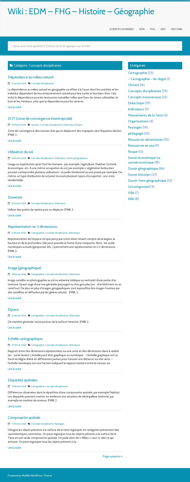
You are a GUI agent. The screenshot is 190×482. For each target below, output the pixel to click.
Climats (34, 124)
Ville (131, 193)
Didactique (68, 124)
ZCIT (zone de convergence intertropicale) (40, 118)
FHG (152, 29)
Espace (13, 309)
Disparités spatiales (22, 380)
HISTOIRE (176, 29)
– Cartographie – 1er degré (147, 79)
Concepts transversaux (144, 97)
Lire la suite (14, 107)
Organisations (138, 121)
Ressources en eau (141, 145)
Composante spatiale (24, 417)
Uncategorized (139, 187)
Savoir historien (139, 175)
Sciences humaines (121, 29)
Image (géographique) (24, 268)
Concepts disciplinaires (42, 83)
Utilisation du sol (20, 152)
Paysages (59, 423)
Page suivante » (112, 456)
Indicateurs (136, 109)
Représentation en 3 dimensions (32, 226)
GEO (163, 29)
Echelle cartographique (25, 338)
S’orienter (15, 197)
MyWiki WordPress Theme (37, 475)
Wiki (131, 199)
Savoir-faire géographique (147, 181)
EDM (142, 29)
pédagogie (135, 133)
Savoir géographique (77, 158)
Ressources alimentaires (145, 140)
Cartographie (37, 232)
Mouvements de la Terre (145, 115)
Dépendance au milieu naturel (30, 77)
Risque (78, 124)
